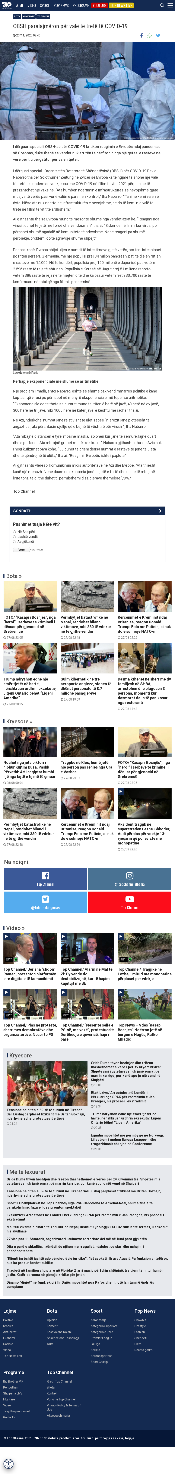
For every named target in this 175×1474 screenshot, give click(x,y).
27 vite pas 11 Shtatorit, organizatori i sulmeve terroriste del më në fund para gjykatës (77, 1239)
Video (32, 5)
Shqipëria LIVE (12, 1393)
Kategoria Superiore (104, 1326)
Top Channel (45, 884)
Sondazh (22, 511)
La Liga (95, 1344)
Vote (21, 549)
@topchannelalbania (130, 884)
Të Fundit (43, 16)
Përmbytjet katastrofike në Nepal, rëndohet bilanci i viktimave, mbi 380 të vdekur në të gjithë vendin (86, 627)
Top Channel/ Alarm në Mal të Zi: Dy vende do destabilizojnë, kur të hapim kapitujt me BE (86, 976)
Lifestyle (140, 1326)
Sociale (8, 1344)
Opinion (52, 1320)
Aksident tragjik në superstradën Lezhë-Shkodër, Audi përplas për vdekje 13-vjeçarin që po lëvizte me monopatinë (144, 836)
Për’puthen (10, 1387)
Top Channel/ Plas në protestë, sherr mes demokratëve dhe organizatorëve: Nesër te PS (30, 1030)
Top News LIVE (121, 5)
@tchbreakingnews (45, 907)
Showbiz (140, 1320)
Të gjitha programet (16, 1411)
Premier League (101, 1338)
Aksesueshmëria (58, 1415)
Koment (52, 1326)
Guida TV (9, 1417)
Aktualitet (9, 1332)
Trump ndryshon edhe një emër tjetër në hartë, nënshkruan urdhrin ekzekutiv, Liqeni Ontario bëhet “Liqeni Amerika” (30, 691)
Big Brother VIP (13, 1381)
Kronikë (8, 1326)
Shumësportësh (101, 1356)
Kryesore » (19, 721)
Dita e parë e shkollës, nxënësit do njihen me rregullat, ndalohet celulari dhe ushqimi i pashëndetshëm (75, 1249)
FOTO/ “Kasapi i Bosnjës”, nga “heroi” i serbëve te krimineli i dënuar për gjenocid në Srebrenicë (29, 627)
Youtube (99, 5)
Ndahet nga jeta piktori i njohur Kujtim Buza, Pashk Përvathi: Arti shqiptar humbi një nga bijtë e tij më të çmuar (29, 772)
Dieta (137, 1344)
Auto (50, 1344)
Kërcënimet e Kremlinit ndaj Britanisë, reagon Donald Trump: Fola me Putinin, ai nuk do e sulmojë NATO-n (144, 627)
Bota (17, 16)
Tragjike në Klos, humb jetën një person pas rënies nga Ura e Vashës (86, 770)
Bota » (14, 576)
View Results (37, 549)
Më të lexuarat (27, 1172)
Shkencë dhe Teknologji (63, 1338)
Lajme (19, 5)
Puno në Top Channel (61, 1399)
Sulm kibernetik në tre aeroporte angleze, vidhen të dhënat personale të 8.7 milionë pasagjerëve (86, 689)
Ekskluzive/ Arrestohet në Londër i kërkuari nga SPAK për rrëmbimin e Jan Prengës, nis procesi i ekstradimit (123, 1099)
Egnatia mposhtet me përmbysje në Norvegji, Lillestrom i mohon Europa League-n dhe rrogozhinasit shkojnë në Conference (127, 1142)
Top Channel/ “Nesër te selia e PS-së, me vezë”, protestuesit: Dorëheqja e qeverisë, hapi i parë (87, 1032)
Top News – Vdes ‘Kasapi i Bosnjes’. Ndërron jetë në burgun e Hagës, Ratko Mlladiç (140, 1032)
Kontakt (52, 1393)
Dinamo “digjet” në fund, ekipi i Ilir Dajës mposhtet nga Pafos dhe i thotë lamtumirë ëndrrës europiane (80, 1284)
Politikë (8, 1320)
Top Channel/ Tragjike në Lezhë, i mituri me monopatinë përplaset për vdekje (145, 974)
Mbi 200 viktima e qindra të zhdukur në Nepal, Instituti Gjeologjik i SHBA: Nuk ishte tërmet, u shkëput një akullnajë (87, 1229)
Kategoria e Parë (102, 1332)
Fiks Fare (9, 1399)
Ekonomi (9, 1338)
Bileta (51, 1387)
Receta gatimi (143, 1350)
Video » (15, 928)
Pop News (61, 5)
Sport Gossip (99, 1362)
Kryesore (29, 16)
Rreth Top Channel (59, 1381)
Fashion (139, 1332)
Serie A (96, 1350)
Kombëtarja (98, 1320)
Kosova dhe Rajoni (59, 1332)
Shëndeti (140, 1338)
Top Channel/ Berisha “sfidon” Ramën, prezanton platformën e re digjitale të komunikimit (29, 974)
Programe (81, 5)
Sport (45, 5)
